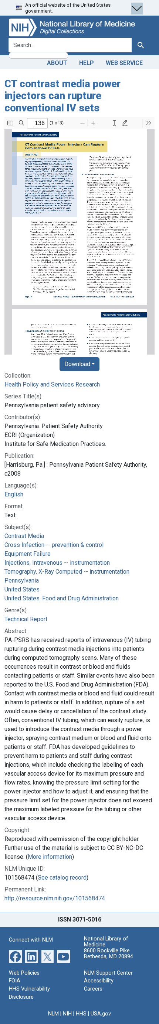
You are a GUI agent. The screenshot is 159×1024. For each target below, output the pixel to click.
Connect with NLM (31, 940)
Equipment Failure (27, 553)
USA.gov (101, 1014)
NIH (67, 1014)
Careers (93, 989)
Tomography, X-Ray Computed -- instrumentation (66, 571)
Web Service (124, 62)
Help (86, 62)
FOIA (14, 981)
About (57, 62)
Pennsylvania (21, 580)
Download (77, 364)
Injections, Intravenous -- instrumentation (57, 562)
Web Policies (24, 973)
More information (50, 856)
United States (22, 589)
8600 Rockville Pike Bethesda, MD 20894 (108, 954)
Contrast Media (24, 535)
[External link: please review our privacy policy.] (15, 956)
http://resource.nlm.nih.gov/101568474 (54, 898)
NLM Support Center (108, 973)
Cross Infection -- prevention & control (54, 544)
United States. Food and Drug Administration (61, 598)
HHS (81, 1014)
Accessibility (99, 981)
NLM (53, 1014)
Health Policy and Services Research (52, 384)
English (13, 494)
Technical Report (25, 619)
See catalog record (62, 877)
